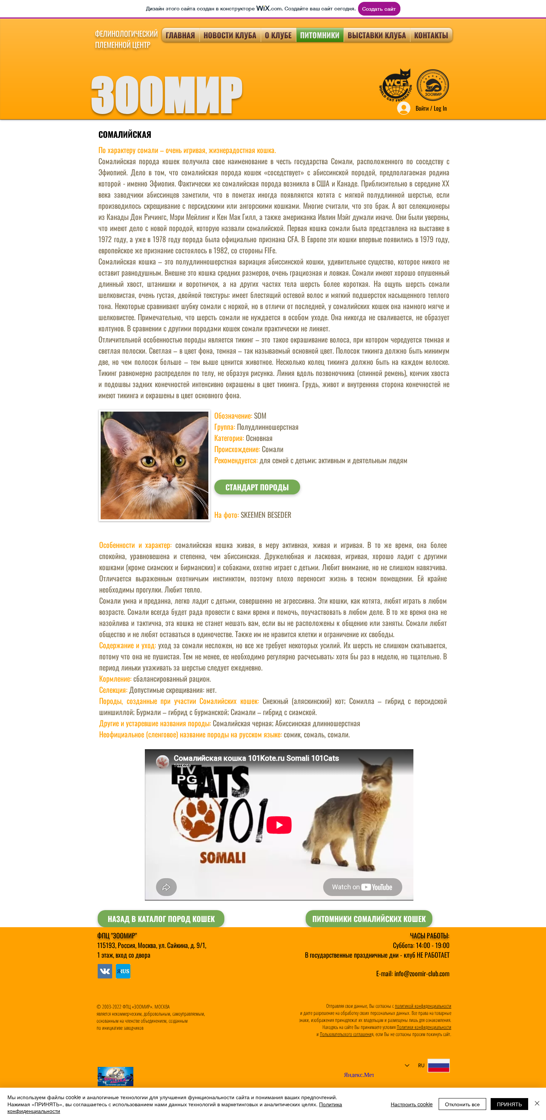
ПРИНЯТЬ (509, 1104)
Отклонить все (462, 1104)
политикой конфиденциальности (423, 1005)
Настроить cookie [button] (412, 1104)
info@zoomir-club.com (421, 973)
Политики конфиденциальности (424, 1026)
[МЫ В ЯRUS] (105, 971)
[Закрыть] (537, 1104)
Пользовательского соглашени (345, 1034)
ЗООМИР (166, 95)
